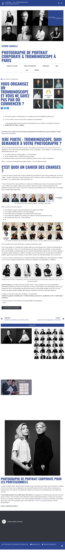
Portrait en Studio (12, 66)
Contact (37, 70)
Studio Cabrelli (10, 46)
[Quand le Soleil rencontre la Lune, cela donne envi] (32, 528)
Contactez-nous (38, 500)
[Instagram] (61, 3)
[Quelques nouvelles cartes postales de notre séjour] (8, 528)
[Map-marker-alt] (59, 3)
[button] (2, 108)
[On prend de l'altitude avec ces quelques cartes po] (20, 528)
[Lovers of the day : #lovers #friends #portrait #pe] (45, 528)
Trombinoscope (14, 79)
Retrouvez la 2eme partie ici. (9, 133)
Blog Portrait (6, 79)
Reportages (46, 66)
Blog (57, 66)
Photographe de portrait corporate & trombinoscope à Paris (29, 56)
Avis (27, 70)
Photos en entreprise (30, 66)
